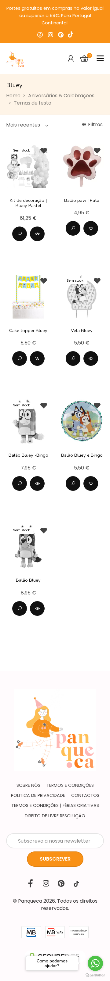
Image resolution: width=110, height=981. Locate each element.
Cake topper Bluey (28, 330)
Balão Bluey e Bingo (82, 455)
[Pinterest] (61, 35)
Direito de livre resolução (55, 816)
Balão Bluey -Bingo (28, 455)
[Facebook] (40, 35)
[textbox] (23, 125)
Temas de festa (32, 102)
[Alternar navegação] (100, 58)
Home (13, 95)
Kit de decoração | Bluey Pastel (28, 203)
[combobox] (27, 125)
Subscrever (55, 858)
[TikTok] (70, 35)
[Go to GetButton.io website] (95, 975)
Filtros (96, 124)
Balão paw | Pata (81, 200)
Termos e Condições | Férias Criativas (55, 805)
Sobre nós (28, 785)
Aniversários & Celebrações (61, 95)
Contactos (85, 795)
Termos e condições (70, 785)
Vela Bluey (82, 330)
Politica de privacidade (38, 795)
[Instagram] (50, 35)
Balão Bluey (28, 580)
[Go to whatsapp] (95, 963)
